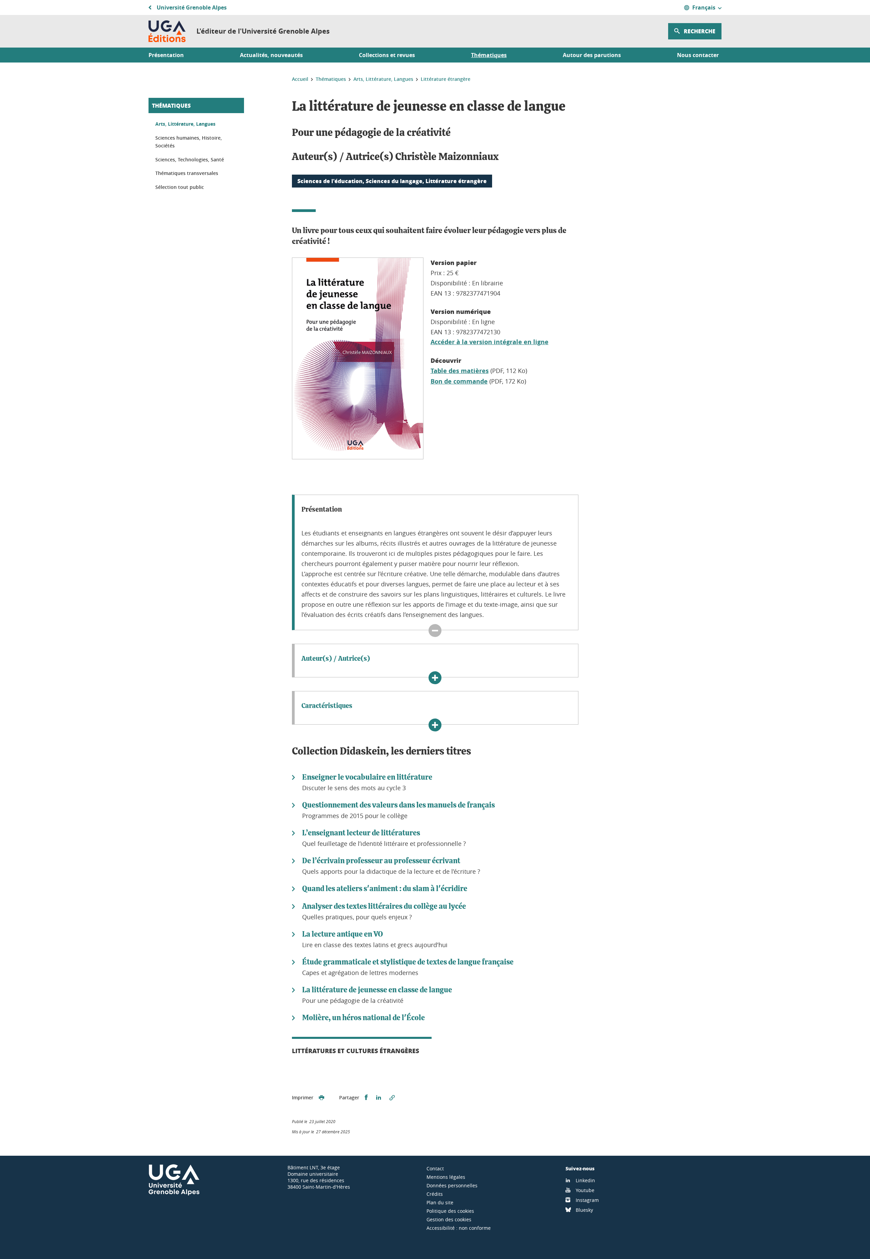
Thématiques (171, 105)
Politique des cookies (450, 1211)
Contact (435, 1168)
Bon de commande (459, 381)
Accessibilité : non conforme (459, 1228)
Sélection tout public (179, 187)
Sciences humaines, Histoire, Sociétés (188, 142)
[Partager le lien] (392, 1098)
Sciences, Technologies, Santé (189, 159)
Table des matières (460, 371)
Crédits (435, 1194)
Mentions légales (446, 1177)
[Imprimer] (321, 1098)
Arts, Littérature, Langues (185, 124)
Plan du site (440, 1202)
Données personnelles (452, 1185)
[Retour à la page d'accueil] (167, 31)
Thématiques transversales (186, 173)
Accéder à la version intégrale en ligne (490, 342)
